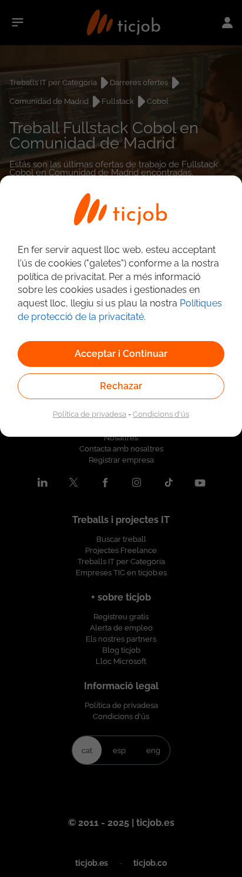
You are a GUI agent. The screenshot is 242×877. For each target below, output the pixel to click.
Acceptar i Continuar (121, 353)
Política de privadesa (89, 414)
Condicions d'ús (161, 414)
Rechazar (121, 386)
